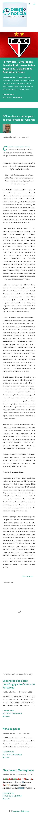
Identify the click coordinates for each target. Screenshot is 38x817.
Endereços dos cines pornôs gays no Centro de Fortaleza (19, 684)
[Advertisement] (19, 653)
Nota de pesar (11, 729)
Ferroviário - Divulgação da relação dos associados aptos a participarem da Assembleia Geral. (19, 67)
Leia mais (6, 716)
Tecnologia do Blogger (20, 811)
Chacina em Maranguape (18, 770)
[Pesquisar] (29, 4)
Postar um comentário (12, 97)
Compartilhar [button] (8, 94)
